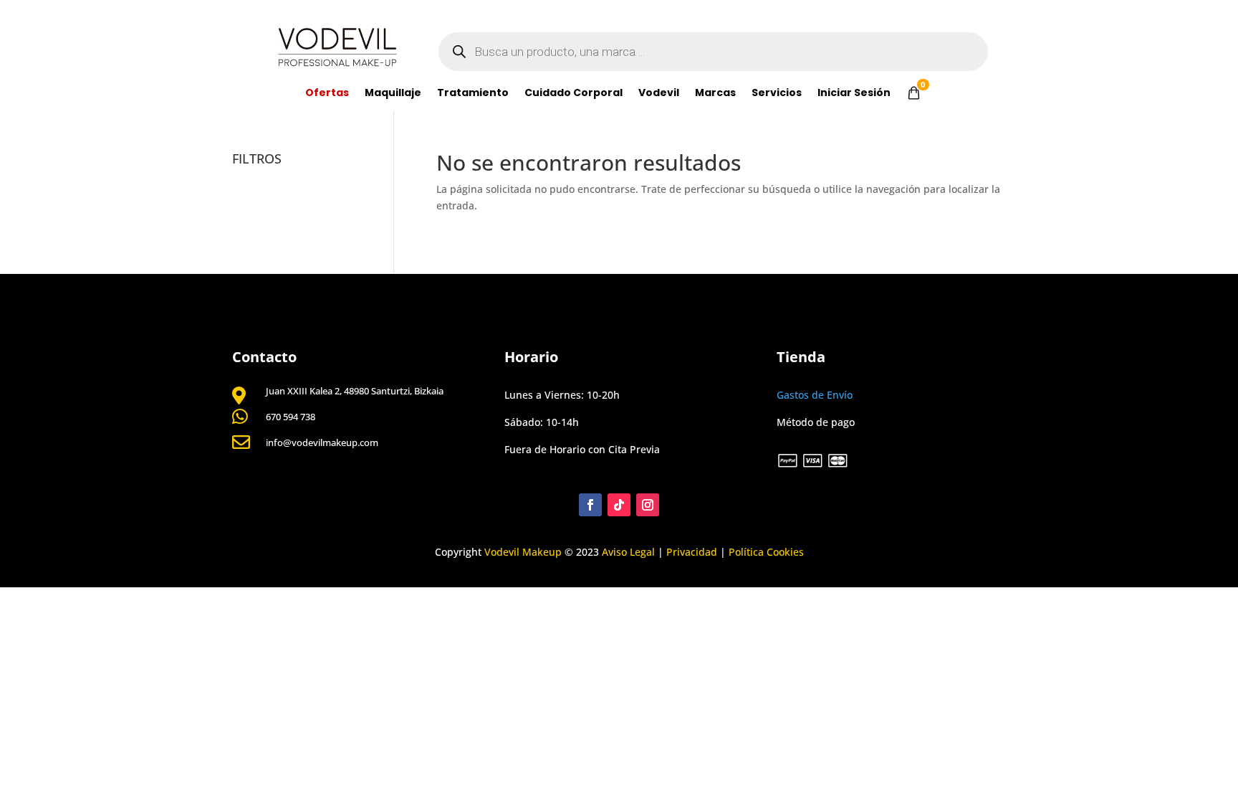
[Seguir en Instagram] (647, 504)
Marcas (715, 93)
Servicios (777, 93)
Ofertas (327, 93)
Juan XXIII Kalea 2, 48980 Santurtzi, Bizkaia (354, 390)
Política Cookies (766, 552)
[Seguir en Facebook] (590, 504)
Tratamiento (473, 93)
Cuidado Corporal (573, 93)
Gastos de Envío (815, 395)
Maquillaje (393, 93)
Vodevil (658, 93)
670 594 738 (290, 416)
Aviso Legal (628, 552)
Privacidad (691, 552)
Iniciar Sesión (854, 93)
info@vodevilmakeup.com (322, 442)
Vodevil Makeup (523, 552)
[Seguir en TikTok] (619, 504)
